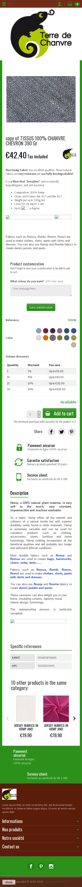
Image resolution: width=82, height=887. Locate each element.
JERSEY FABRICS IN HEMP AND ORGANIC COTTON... (26, 729)
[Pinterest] (71, 432)
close (8, 882)
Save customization (41, 307)
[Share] (51, 432)
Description (19, 493)
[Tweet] (61, 432)
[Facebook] (31, 866)
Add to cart (64, 413)
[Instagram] (51, 866)
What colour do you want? (36, 281)
